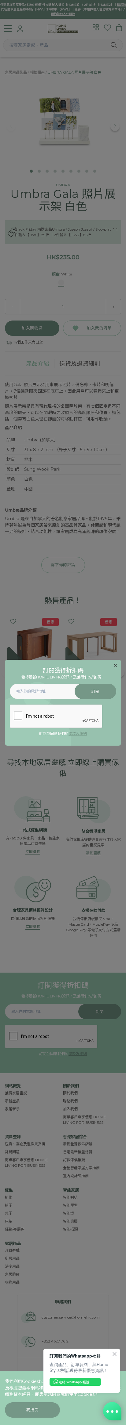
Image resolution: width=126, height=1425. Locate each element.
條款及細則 (78, 733)
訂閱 (95, 691)
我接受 (32, 1410)
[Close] (115, 665)
